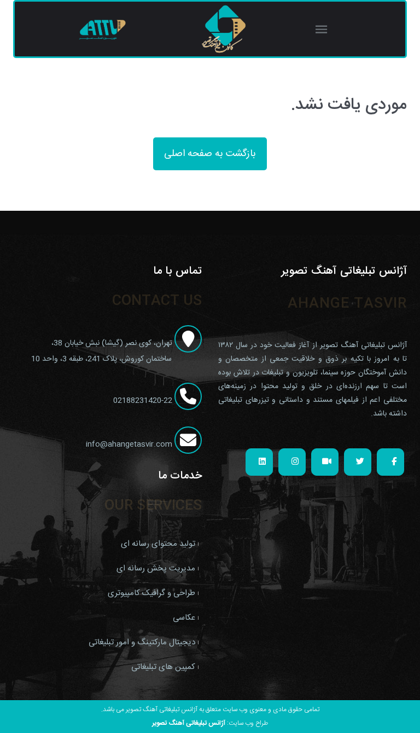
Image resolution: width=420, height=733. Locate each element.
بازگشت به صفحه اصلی (210, 154)
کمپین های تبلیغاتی (163, 667)
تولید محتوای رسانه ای (158, 544)
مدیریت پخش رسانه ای (155, 568)
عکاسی (184, 618)
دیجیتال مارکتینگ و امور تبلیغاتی (142, 642)
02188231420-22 (143, 400)
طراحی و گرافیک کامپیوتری (151, 593)
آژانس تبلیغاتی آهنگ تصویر (188, 723)
